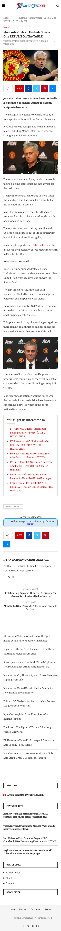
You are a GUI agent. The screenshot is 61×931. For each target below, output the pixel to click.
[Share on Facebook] (28, 88)
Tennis (48, 909)
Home (6, 18)
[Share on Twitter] (36, 88)
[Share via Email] (52, 88)
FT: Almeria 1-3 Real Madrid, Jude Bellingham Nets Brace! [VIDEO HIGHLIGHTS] (28, 432)
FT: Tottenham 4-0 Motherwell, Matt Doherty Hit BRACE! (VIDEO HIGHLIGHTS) (30, 445)
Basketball (36, 909)
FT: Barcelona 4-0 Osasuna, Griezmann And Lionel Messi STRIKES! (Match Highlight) (31, 466)
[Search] (57, 6)
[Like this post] (20, 88)
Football (23, 909)
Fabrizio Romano (42, 245)
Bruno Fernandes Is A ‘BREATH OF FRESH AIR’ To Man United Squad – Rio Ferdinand (31, 487)
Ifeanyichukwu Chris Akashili (26, 559)
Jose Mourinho (13, 506)
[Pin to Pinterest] (44, 88)
